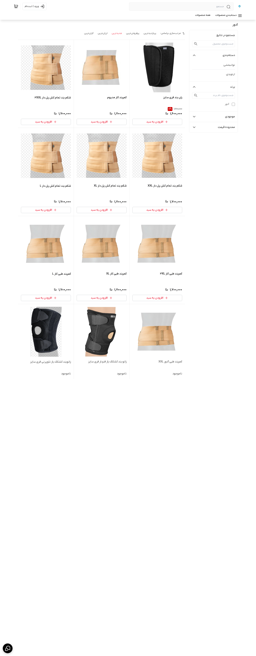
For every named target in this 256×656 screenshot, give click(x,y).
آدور (227, 104)
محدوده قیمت (226, 127)
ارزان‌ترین (102, 33)
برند (232, 87)
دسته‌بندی (229, 55)
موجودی (230, 116)
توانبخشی (229, 65)
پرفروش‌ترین (132, 33)
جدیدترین (117, 33)
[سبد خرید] (16, 6)
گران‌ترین (89, 33)
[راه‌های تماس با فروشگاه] (8, 648)
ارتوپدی (230, 74)
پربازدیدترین (149, 33)
